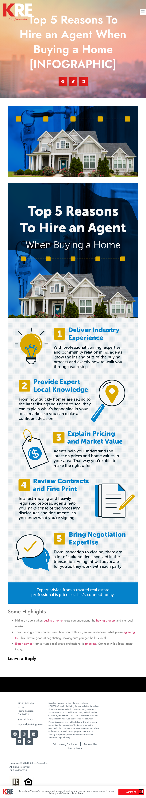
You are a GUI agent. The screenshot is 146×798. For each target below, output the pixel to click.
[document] (73, 399)
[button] (140, 791)
